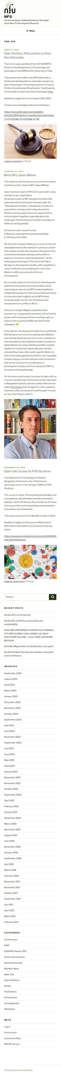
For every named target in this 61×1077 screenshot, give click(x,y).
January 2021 (10, 812)
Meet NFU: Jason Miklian (20, 175)
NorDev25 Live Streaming (17, 615)
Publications (10, 991)
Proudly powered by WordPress (18, 1070)
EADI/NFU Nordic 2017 (15, 951)
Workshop (9, 1009)
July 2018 (9, 864)
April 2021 (9, 800)
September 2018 (12, 858)
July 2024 (9, 725)
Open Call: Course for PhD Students (27, 471)
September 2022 (12, 794)
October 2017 (11, 893)
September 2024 (13, 719)
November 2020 (12, 818)
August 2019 (10, 835)
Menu (32, 31)
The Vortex (16, 387)
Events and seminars (14, 957)
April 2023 (9, 766)
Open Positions (11, 980)
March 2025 (10, 690)
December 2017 (12, 881)
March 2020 (10, 823)
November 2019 (12, 829)
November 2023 (12, 737)
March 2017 (10, 916)
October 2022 (11, 789)
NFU (8, 17)
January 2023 (11, 771)
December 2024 (12, 702)
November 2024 (12, 708)
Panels (7, 986)
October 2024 (11, 714)
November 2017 (12, 887)
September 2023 (13, 742)
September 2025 (13, 673)
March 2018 (10, 870)
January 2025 (11, 696)
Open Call (9, 974)
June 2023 (9, 754)
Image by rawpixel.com (14, 581)
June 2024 (9, 731)
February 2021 (11, 806)
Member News (11, 968)
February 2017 (11, 922)
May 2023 (9, 760)
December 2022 (12, 777)
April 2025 (9, 685)
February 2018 (11, 876)
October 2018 (11, 852)
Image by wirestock (12, 161)
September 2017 (12, 899)
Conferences (10, 939)
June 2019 (9, 841)
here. (50, 91)
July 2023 (9, 748)
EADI (6, 945)
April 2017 (9, 910)
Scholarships (10, 997)
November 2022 (12, 783)
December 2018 (12, 847)
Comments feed (12, 1038)
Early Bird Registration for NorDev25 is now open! (29, 646)
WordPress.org (11, 1044)
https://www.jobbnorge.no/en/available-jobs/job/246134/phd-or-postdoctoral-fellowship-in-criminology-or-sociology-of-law (29, 115)
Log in (7, 1027)
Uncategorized (11, 1003)
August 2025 (10, 679)
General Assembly (13, 963)
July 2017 (8, 904)
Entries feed (10, 1032)
